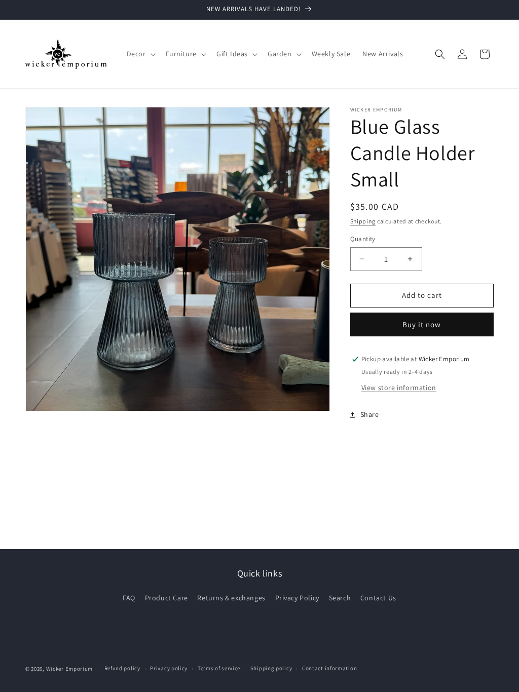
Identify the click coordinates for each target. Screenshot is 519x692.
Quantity (363, 239)
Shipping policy (271, 668)
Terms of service (219, 668)
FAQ (129, 597)
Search (340, 597)
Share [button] (369, 414)
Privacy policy (169, 668)
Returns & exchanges (231, 597)
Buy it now (421, 324)
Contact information (329, 668)
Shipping (363, 221)
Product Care (166, 597)
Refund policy (122, 668)
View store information (398, 387)
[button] (140, 53)
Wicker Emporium (69, 668)
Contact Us (378, 597)
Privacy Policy (297, 597)
